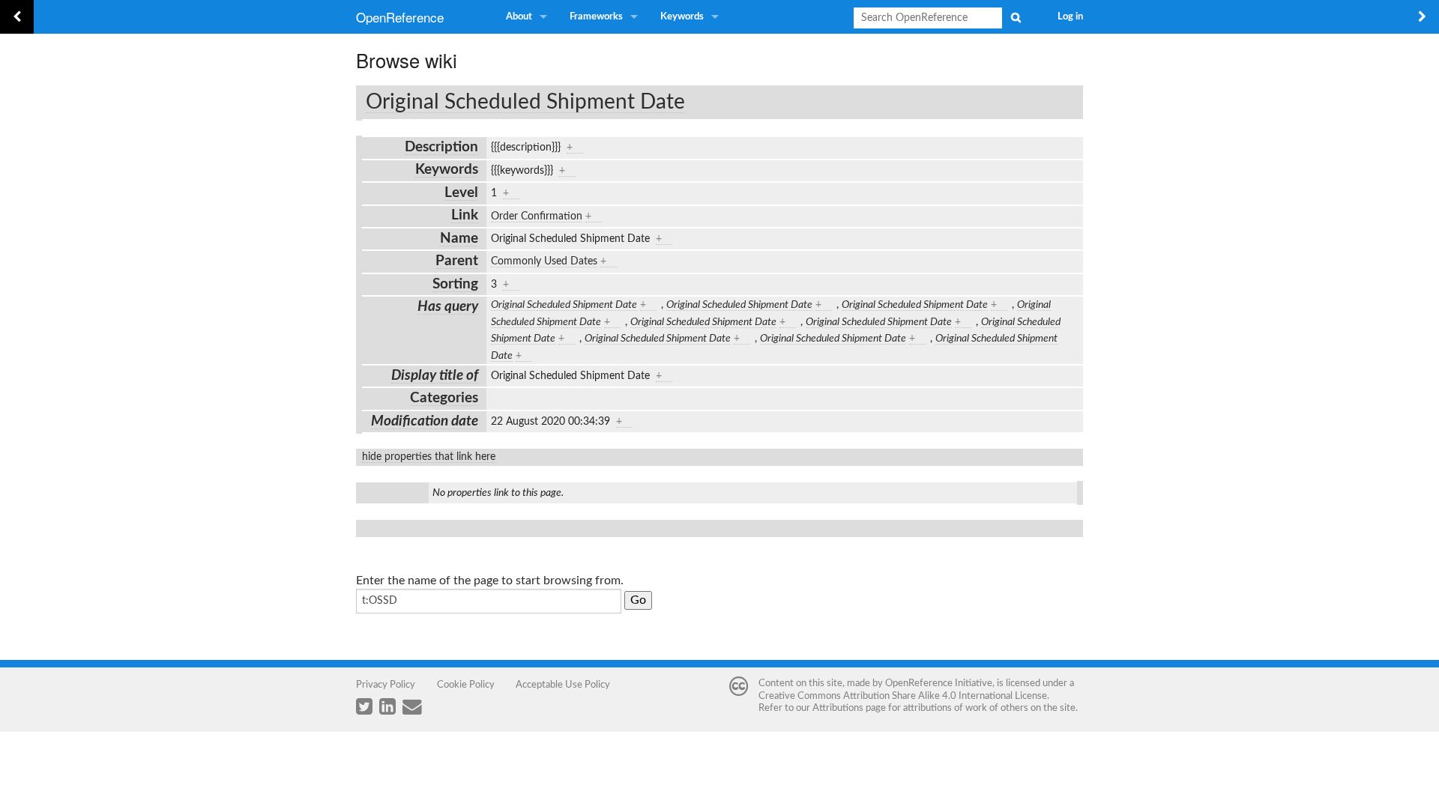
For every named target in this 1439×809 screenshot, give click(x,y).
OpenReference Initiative (938, 683)
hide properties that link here (428, 457)
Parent (456, 261)
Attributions (837, 707)
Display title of (434, 376)
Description (441, 147)
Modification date (424, 421)
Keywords (682, 17)
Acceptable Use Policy (563, 684)
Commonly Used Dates (544, 261)
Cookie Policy (466, 684)
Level (461, 193)
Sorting (455, 284)
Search (1015, 17)
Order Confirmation (536, 216)
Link (464, 215)
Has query (447, 307)
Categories (444, 398)
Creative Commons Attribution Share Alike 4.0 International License (902, 695)
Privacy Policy (385, 684)
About (519, 17)
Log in (1070, 17)
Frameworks (596, 17)
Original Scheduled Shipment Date (525, 101)
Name (459, 238)
